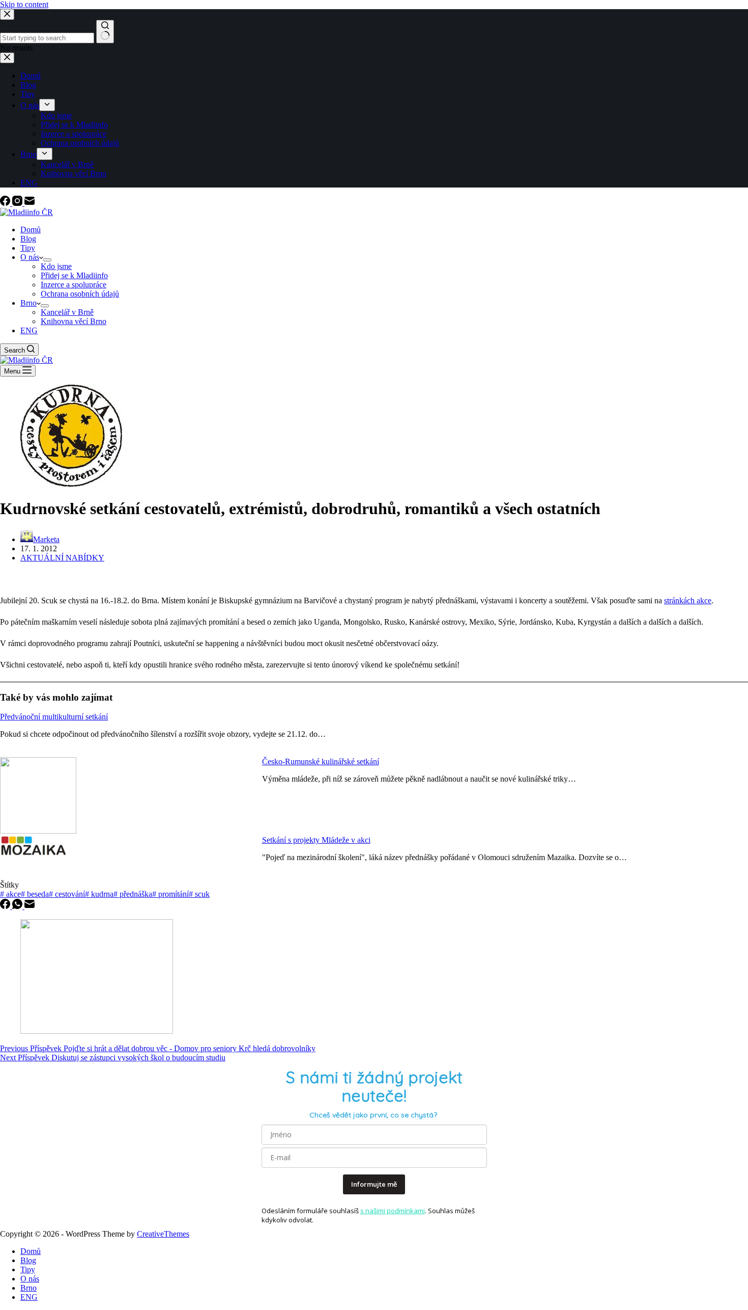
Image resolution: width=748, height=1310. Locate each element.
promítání (170, 894)
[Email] (29, 203)
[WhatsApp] (18, 906)
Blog (28, 238)
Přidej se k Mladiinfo (74, 275)
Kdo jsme (56, 266)
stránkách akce (687, 600)
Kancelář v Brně (67, 312)
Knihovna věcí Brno (73, 321)
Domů (30, 229)
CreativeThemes (163, 1233)
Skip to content (24, 4)
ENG (29, 330)
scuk (199, 894)
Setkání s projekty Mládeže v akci (316, 840)
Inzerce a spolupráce (73, 284)
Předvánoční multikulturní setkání (54, 716)
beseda (35, 894)
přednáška (132, 894)
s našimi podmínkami (392, 1210)
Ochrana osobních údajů (80, 293)
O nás (29, 257)
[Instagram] (18, 203)
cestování (67, 894)
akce (10, 894)
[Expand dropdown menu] (47, 259)
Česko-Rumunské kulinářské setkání (320, 761)
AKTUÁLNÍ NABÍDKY (62, 557)
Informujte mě (374, 1184)
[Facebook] (6, 203)
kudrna (99, 894)
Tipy (27, 248)
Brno (28, 303)
